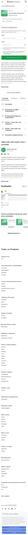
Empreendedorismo (6, 376)
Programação (4, 487)
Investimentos (4, 381)
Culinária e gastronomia (7, 297)
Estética (3, 419)
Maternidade (4, 327)
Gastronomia (4, 304)
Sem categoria (5, 496)
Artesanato (4, 435)
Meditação (3, 272)
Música (3, 440)
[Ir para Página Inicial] (13, 2)
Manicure (3, 421)
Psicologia (3, 365)
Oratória (3, 291)
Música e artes (5, 433)
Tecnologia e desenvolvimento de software (13, 482)
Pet (2, 259)
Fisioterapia (4, 473)
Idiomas (3, 356)
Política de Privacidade (7, 53)
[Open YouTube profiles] (12, 509)
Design (3, 315)
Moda (2, 426)
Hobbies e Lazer (5, 388)
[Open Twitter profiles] (6, 509)
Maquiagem (4, 424)
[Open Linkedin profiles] (9, 509)
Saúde (2, 476)
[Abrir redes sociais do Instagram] (8, 154)
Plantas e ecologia (6, 446)
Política (3, 363)
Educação (3, 351)
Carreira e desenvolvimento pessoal (11, 281)
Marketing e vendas (6, 406)
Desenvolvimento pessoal (7, 288)
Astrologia (4, 268)
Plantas (3, 451)
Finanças (3, 379)
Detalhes (23, 98)
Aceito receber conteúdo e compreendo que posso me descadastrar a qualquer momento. (14, 48)
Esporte (3, 471)
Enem (2, 354)
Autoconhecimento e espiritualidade (11, 265)
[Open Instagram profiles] (15, 509)
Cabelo (3, 417)
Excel (2, 485)
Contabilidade (4, 374)
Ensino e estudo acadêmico (8, 344)
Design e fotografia (6, 313)
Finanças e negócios (6, 372)
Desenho (3, 437)
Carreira (3, 284)
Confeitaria (3, 299)
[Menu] (2, 2)
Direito (3, 349)
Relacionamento (5, 460)
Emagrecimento (5, 469)
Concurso (3, 347)
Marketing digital (5, 408)
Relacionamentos (6, 457)
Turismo (3, 390)
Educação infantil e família (8, 324)
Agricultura (4, 449)
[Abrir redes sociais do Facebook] (2, 154)
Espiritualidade (5, 270)
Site (2, 489)
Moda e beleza (5, 415)
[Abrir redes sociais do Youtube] (5, 154)
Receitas (3, 306)
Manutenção (4, 399)
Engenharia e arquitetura (8, 333)
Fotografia (3, 318)
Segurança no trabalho (6, 338)
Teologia (3, 275)
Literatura (3, 361)
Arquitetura (4, 336)
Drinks (2, 302)
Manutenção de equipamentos (9, 397)
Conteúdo (5, 98)
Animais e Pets (5, 256)
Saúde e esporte (5, 466)
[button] (12, 104)
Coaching (3, 286)
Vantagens (14, 98)
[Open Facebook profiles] (2, 509)
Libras (2, 358)
